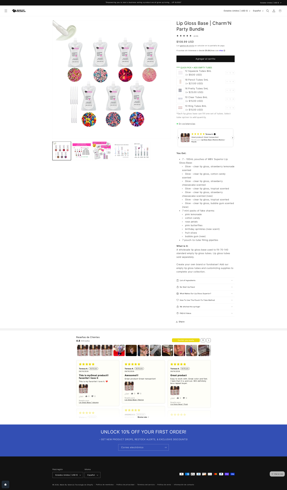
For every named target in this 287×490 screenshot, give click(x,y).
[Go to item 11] (203, 350)
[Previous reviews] (178, 137)
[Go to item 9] (179, 350)
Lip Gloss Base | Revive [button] (134, 400)
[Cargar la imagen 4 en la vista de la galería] (121, 151)
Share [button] (182, 321)
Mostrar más (142, 417)
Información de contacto (184, 485)
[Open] (5, 484)
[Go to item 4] (119, 350)
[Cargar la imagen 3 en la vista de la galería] (101, 151)
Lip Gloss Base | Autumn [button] (89, 402)
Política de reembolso (105, 485)
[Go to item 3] (107, 350)
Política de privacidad (125, 485)
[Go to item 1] (82, 350)
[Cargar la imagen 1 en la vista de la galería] (61, 151)
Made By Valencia (67, 485)
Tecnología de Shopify (84, 485)
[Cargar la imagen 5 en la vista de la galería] (141, 151)
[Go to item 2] (94, 350)
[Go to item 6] (143, 350)
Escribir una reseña (186, 340)
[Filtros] (203, 340)
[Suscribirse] (165, 447)
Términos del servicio (146, 485)
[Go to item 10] (191, 350)
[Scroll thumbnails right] (208, 350)
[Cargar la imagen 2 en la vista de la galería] (81, 151)
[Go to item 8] (167, 350)
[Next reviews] (232, 137)
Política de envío (164, 485)
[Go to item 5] (131, 350)
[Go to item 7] (155, 350)
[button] (6, 11)
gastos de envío (187, 45)
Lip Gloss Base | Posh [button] (179, 404)
